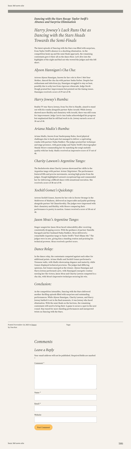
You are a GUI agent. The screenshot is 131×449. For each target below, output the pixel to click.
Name (37, 392)
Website (37, 414)
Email (37, 403)
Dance (34, 324)
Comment (39, 363)
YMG (121, 443)
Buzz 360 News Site (16, 5)
